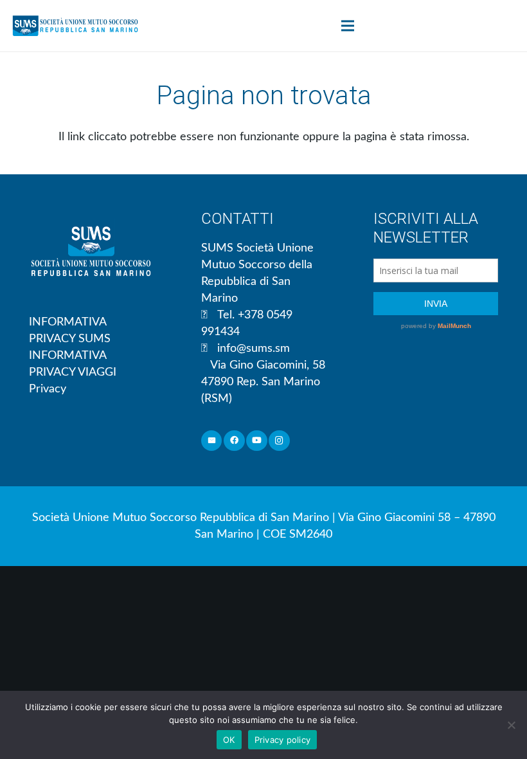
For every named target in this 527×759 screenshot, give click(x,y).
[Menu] (348, 26)
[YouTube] (256, 441)
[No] (511, 724)
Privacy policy (283, 740)
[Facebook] (234, 441)
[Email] (211, 441)
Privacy (47, 389)
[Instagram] (279, 441)
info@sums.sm (253, 348)
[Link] (75, 26)
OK (229, 740)
